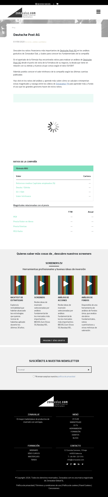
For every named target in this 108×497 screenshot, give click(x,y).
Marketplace (75, 422)
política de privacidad (66, 376)
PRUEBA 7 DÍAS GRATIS (54, 340)
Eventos (75, 434)
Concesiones (54, 488)
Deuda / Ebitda (23, 187)
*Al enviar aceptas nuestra (55, 376)
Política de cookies (70, 485)
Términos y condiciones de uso (48, 485)
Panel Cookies (85, 485)
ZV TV (75, 425)
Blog (13, 27)
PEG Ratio (18, 231)
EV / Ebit (20, 191)
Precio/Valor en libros (23, 221)
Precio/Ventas (20, 226)
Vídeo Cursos (34, 453)
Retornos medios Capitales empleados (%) (35, 183)
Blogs (75, 438)
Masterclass (34, 456)
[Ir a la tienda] (56, 4)
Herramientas (75, 428)
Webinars (34, 450)
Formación (75, 431)
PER (15, 216)
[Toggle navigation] (98, 14)
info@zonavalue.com (75, 459)
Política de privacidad (25, 485)
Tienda (34, 459)
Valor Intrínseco (23, 196)
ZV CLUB (75, 419)
